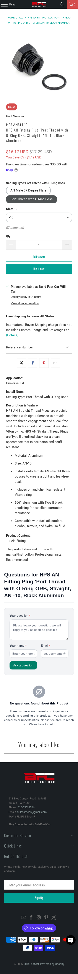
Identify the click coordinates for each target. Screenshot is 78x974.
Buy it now (38, 268)
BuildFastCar (31, 964)
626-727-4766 (26, 807)
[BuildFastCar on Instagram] (39, 918)
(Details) (12, 335)
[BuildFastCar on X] (54, 918)
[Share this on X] (21, 363)
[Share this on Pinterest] (44, 363)
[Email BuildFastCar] (24, 918)
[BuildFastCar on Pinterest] (46, 918)
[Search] (62, 4)
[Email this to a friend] (55, 363)
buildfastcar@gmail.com (31, 812)
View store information (25, 303)
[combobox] (39, 217)
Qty (8, 236)
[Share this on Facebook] (32, 363)
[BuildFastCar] (39, 4)
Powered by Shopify (52, 964)
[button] (71, 940)
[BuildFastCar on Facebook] (31, 918)
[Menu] (2, 4)
